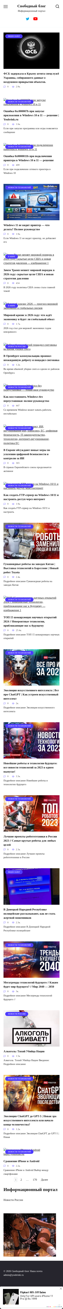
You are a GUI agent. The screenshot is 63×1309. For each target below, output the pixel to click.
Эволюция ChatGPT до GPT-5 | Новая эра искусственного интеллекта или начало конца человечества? (30, 1120)
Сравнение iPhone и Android (21, 1161)
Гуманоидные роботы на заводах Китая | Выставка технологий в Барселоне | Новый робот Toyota (31, 568)
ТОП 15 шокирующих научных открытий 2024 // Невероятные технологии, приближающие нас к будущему (30, 621)
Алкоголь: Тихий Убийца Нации (24, 1051)
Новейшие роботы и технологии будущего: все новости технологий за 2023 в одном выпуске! (30, 767)
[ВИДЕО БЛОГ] (31, 66)
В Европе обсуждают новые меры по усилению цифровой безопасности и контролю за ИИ (27, 454)
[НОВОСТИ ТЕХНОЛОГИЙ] (31, 104)
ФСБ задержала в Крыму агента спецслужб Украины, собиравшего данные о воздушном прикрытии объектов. (31, 77)
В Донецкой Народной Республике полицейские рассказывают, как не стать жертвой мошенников (29, 913)
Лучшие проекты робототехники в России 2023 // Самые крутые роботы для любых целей (30, 840)
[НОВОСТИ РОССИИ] (31, 349)
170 (35, 1179)
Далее (44, 1179)
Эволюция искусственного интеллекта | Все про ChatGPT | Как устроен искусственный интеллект (31, 694)
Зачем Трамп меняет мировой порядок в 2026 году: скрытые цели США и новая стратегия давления (29, 274)
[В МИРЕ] (31, 263)
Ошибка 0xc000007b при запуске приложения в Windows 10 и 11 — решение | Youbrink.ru (31, 115)
